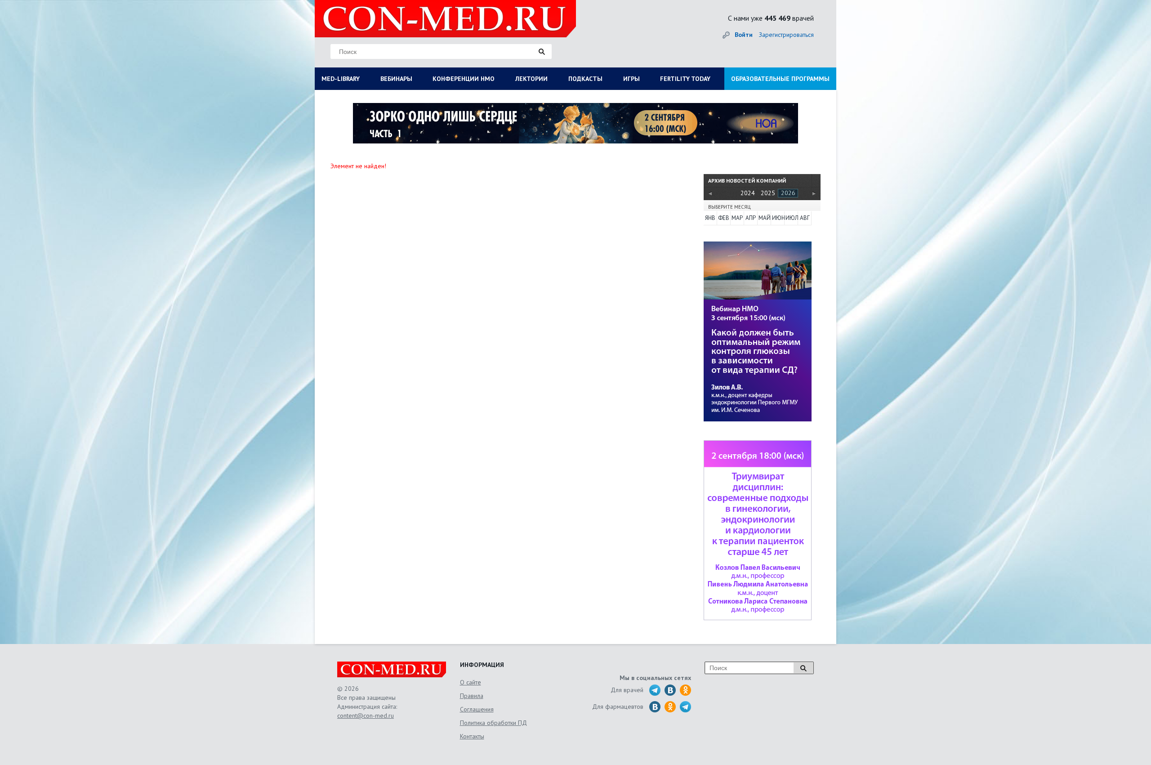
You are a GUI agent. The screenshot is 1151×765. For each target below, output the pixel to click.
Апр (750, 218)
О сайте (470, 682)
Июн (778, 218)
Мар (737, 218)
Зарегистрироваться (786, 35)
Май (764, 218)
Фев (723, 218)
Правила (471, 696)
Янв (710, 218)
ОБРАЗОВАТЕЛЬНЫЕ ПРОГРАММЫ (780, 79)
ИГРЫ (631, 79)
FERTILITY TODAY (685, 79)
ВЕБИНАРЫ (396, 79)
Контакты (472, 736)
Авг (805, 218)
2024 (748, 193)
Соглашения (477, 709)
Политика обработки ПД (493, 723)
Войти (744, 34)
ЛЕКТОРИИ (531, 79)
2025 (768, 193)
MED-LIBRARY (340, 79)
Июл (791, 218)
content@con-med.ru (365, 715)
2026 (788, 193)
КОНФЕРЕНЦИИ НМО (464, 79)
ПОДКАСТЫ (585, 79)
